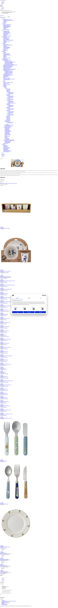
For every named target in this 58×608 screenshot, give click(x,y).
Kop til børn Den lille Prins (3, 397)
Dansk (3, 8)
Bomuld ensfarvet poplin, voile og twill (8, 74)
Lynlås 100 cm (8, 119)
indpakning (4, 50)
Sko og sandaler (5, 46)
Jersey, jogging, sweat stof (6, 78)
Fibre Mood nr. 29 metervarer (8, 71)
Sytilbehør (4, 86)
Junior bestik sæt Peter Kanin (4, 376)
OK (1, 158)
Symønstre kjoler (7, 132)
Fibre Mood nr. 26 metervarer (8, 73)
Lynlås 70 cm (8, 118)
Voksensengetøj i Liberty (6, 32)
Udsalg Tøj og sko (5, 149)
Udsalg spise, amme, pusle (6, 148)
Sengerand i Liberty (5, 33)
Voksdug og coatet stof (6, 83)
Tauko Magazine (7, 138)
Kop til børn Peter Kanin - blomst (4, 330)
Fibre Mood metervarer (6, 70)
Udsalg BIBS (5, 145)
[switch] (24, 309)
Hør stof (4, 77)
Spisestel (4, 21)
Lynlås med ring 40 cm (11, 111)
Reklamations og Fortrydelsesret (6, 602)
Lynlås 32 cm (8, 107)
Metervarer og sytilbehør (5, 59)
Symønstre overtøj (7, 133)
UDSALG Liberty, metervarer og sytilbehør (8, 140)
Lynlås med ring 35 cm (11, 108)
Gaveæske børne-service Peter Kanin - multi (5, 301)
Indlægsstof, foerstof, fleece (6, 84)
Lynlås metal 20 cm (10, 96)
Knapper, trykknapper (7, 120)
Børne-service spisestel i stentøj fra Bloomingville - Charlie (7, 280)
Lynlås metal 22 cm (10, 98)
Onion (6, 135)
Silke (4, 81)
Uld (3, 80)
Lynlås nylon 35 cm (10, 109)
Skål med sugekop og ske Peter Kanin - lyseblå (6, 355)
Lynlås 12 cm (8, 90)
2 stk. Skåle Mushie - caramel (4, 571)
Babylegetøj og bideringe (6, 37)
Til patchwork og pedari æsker (9, 126)
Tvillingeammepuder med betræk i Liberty (8, 20)
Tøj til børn (4, 45)
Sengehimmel (5, 56)
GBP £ (3, 3)
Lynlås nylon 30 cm (10, 106)
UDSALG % (3, 144)
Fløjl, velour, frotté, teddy (6, 79)
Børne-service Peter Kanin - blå (4, 293)
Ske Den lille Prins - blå (3, 368)
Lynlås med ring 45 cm (11, 114)
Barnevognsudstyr (5, 34)
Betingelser (3, 600)
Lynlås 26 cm (8, 103)
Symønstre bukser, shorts (8, 131)
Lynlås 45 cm (8, 113)
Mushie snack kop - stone (3, 565)
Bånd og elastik (7, 121)
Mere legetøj (5, 42)
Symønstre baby (7, 128)
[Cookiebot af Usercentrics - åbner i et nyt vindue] (42, 295)
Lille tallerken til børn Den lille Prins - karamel (6, 418)
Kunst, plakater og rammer (6, 57)
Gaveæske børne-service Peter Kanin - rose (5, 297)
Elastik (7, 124)
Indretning (3, 51)
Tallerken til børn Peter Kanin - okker (5, 318)
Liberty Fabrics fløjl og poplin (7, 67)
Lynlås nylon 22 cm (10, 99)
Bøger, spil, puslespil (6, 39)
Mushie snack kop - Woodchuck (4, 559)
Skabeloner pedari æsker (8, 127)
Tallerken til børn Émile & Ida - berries (5, 546)
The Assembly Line (7, 134)
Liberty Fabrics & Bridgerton (8, 61)
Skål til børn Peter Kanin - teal (4, 351)
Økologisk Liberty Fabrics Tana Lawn (8, 65)
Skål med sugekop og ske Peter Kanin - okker (6, 305)
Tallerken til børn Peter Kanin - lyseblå (5, 322)
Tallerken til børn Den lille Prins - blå (5, 405)
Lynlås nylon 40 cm (10, 112)
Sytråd (6, 87)
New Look (6, 137)
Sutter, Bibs (4, 22)
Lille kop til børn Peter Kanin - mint (4, 326)
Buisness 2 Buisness (4, 604)
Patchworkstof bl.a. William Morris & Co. (8, 69)
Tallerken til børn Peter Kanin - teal (4, 343)
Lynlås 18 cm (8, 91)
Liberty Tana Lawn (5, 60)
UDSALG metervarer (6, 151)
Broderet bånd (10, 122)
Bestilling (3, 603)
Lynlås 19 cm (8, 94)
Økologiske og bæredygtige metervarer (8, 82)
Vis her (1, 269)
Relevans (1, 183)
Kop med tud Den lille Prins (3, 393)
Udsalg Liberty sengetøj (6, 147)
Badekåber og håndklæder (6, 47)
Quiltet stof (4, 85)
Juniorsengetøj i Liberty (6, 31)
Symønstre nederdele (7, 130)
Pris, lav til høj (11, 183)
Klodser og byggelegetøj (6, 38)
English (3, 7)
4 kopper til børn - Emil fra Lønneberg (5, 228)
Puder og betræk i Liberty (6, 53)
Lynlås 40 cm (8, 110)
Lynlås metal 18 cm (10, 93)
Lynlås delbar (8, 89)
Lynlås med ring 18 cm (11, 92)
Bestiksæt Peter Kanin (3, 372)
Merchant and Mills (7, 136)
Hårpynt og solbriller (6, 44)
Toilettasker (4, 28)
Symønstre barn (7, 129)
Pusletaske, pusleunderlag (6, 25)
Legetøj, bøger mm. (4, 36)
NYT (2, 152)
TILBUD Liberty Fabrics (8, 141)
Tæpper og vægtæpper (6, 54)
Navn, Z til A (8, 183)
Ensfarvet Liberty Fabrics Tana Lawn (8, 66)
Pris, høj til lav (15, 183)
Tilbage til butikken (3, 573)
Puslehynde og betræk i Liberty (7, 24)
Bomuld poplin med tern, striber (7, 75)
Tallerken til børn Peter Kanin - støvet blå (5, 347)
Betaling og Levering (4, 601)
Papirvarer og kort (5, 48)
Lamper (4, 52)
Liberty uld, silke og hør (6, 68)
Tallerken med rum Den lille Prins (4, 401)
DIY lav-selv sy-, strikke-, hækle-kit (9, 139)
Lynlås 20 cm (8, 95)
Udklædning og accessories (6, 41)
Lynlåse (6, 88)
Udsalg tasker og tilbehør (6, 150)
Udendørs (4, 40)
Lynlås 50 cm (8, 116)
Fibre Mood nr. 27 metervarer (8, 72)
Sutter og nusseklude (6, 27)
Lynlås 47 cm (8, 115)
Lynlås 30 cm (8, 104)
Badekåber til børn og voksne (7, 26)
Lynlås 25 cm (8, 100)
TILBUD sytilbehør (7, 142)
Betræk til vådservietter (6, 29)
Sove (2, 30)
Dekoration (4, 58)
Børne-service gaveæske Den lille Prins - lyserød (6, 380)
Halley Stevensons (5, 143)
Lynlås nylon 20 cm (10, 97)
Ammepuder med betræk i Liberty (7, 19)
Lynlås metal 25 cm (10, 101)
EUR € (3, 2)
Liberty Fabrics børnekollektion (9, 62)
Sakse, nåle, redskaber (8, 125)
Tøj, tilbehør (3, 43)
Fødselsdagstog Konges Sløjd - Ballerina (5, 276)
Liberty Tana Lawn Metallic (8, 63)
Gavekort (4, 49)
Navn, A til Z (4, 183)
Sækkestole (4, 55)
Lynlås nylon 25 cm (10, 102)
